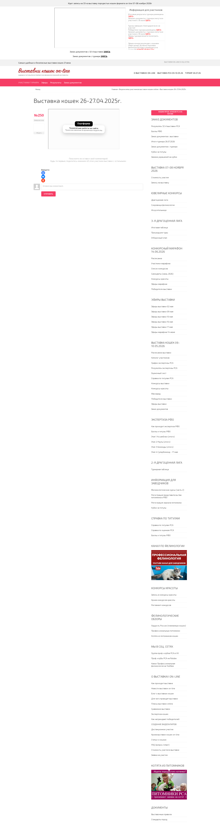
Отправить (48, 194)
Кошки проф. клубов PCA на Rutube (170, 113)
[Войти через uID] (43, 173)
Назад (38, 89)
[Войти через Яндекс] (43, 180)
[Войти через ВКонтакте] (43, 177)
